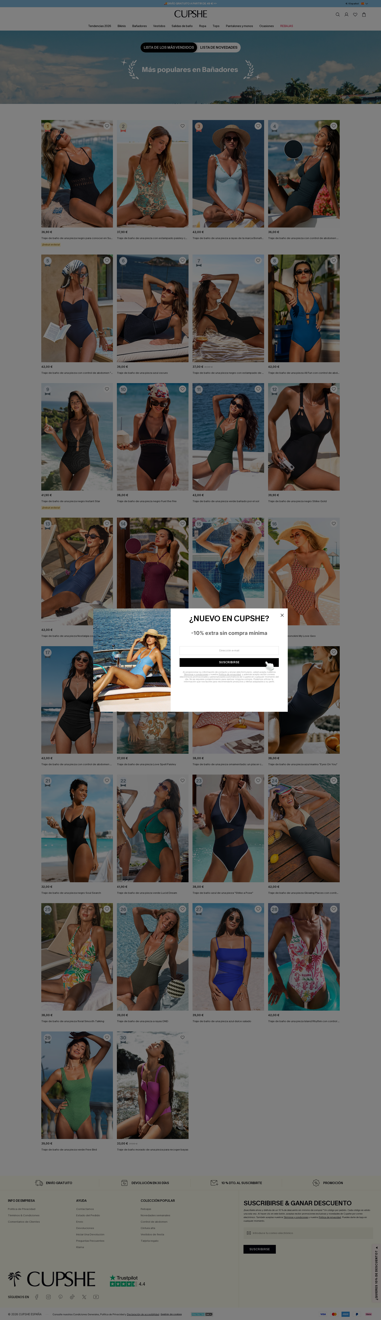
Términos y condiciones (196, 674)
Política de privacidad (230, 674)
